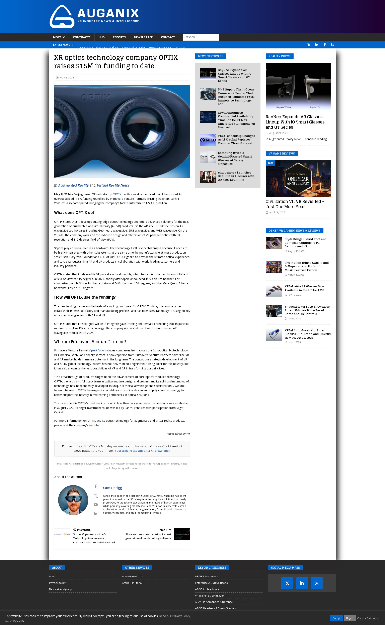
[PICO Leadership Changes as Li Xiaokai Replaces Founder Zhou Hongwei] (208, 140)
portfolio (97, 350)
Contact (168, 37)
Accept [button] (336, 618)
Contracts (81, 37)
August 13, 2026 (296, 251)
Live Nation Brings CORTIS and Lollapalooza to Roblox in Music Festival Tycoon (307, 266)
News (57, 37)
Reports (119, 37)
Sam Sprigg (112, 488)
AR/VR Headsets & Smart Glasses (215, 608)
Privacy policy (57, 583)
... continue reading (314, 139)
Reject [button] (350, 618)
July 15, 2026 (294, 294)
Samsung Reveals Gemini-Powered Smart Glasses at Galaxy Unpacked (235, 158)
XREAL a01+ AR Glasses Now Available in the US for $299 (304, 288)
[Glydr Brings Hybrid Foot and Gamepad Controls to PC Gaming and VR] (274, 243)
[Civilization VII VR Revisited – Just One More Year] (298, 178)
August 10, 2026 (296, 274)
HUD (102, 37)
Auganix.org (94, 463)
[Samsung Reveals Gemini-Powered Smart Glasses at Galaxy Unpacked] (208, 157)
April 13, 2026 (277, 212)
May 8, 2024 (67, 77)
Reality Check (280, 56)
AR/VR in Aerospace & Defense (214, 602)
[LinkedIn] (316, 44)
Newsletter (143, 37)
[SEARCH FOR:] (201, 37)
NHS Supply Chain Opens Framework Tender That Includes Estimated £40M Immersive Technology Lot (236, 96)
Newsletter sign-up (60, 589)
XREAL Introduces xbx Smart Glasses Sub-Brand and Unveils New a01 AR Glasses (308, 334)
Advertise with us (132, 576)
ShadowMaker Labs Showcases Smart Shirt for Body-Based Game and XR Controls (307, 310)
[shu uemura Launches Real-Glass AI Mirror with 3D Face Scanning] (208, 177)
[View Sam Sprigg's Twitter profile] (95, 495)
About (52, 576)
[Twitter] (309, 44)
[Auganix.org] (139, 31)
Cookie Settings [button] (367, 618)
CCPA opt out (14, 620)
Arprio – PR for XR (132, 583)
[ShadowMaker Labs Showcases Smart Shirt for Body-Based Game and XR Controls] (274, 311)
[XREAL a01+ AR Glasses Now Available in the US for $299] (274, 291)
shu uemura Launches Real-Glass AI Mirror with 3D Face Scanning (236, 176)
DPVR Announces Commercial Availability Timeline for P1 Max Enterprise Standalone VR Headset (236, 120)
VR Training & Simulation (210, 595)
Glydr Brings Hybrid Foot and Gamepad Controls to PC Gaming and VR (306, 243)
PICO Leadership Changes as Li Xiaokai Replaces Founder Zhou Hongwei (236, 139)
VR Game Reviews (282, 153)
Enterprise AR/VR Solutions (211, 583)
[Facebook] (324, 44)
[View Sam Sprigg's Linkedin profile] (95, 513)
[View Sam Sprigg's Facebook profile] (95, 486)
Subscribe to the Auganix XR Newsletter (142, 450)
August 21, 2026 (278, 133)
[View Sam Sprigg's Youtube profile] (95, 504)
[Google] (332, 44)
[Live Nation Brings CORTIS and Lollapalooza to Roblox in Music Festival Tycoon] (274, 267)
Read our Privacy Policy (174, 616)
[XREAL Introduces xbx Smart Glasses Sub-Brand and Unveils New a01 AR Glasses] (274, 335)
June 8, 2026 (294, 318)
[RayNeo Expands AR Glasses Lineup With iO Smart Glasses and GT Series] (208, 74)
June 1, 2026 (294, 342)
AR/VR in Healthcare (207, 589)
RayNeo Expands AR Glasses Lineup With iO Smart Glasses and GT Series (234, 75)
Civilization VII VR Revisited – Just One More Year (295, 204)
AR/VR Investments (206, 576)
